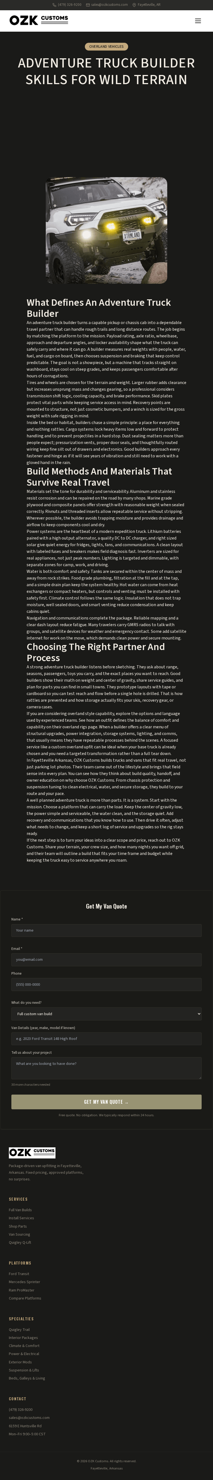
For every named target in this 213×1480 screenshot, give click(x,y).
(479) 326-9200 (70, 4)
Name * (17, 919)
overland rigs (74, 727)
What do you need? (26, 1002)
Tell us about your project (31, 1052)
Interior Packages (23, 1338)
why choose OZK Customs (89, 780)
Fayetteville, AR (149, 4)
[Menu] (198, 21)
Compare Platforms (25, 1298)
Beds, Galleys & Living (27, 1378)
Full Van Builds (20, 1210)
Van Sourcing (19, 1234)
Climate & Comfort (24, 1346)
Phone (16, 973)
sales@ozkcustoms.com (109, 4)
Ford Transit (19, 1274)
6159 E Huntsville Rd (25, 1426)
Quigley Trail (19, 1330)
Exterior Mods (20, 1362)
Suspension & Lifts (24, 1370)
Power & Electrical (24, 1354)
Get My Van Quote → (106, 1101)
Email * (16, 948)
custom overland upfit (72, 747)
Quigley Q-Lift (20, 1242)
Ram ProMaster (21, 1290)
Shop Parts (18, 1226)
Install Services (21, 1218)
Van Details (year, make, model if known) (43, 1027)
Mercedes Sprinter (24, 1282)
